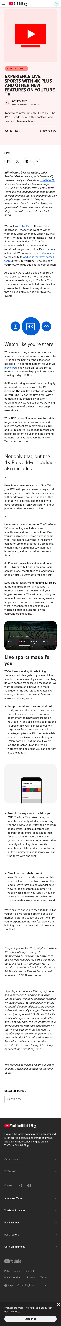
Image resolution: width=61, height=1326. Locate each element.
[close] (58, 1304)
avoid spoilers (45, 253)
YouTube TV (22, 226)
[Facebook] (8, 161)
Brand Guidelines (13, 1277)
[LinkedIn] (26, 161)
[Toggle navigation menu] (4, 4)
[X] (17, 161)
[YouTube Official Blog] (18, 4)
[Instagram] (20, 1185)
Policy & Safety (12, 1271)
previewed (10, 367)
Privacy (31, 1277)
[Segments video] (30, 635)
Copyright (30, 1271)
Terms (43, 1277)
